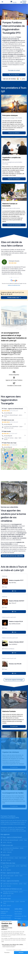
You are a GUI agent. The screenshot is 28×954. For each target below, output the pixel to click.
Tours (5, 587)
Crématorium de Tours (21, 916)
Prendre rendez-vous (13, 297)
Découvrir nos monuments (14, 225)
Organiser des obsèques (14, 178)
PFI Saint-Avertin (6, 431)
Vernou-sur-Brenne (9, 648)
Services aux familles (6, 920)
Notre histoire (18, 914)
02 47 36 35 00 (7, 294)
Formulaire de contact (14, 70)
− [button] (2, 452)
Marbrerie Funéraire (6, 918)
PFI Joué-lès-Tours (6, 898)
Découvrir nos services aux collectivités (12, 556)
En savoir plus (14, 726)
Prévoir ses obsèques (14, 132)
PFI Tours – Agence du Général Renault (12, 408)
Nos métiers (18, 918)
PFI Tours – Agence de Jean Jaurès (10, 873)
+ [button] (2, 450)
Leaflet (25, 469)
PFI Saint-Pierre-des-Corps (9, 443)
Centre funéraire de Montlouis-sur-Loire (11, 889)
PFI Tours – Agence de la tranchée (10, 881)
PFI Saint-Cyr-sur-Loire (8, 420)
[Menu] (2, 2)
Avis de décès (18, 911)
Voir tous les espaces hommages (14, 679)
